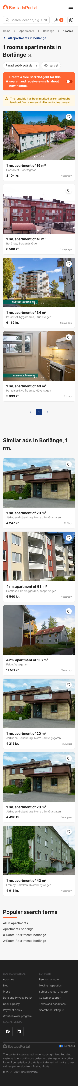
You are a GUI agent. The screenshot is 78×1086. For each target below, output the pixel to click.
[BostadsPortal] (20, 7)
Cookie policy (11, 1003)
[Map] (71, 20)
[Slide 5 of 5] (43, 157)
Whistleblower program (17, 1016)
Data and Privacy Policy (18, 997)
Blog (6, 985)
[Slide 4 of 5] (41, 157)
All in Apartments (15, 923)
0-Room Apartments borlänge (24, 935)
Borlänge (48, 30)
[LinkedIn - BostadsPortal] (18, 1031)
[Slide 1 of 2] (38, 230)
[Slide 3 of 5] (39, 157)
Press (6, 991)
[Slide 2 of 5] (37, 157)
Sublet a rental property (54, 991)
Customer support (50, 997)
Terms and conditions (52, 1003)
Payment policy (12, 1010)
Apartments (26, 30)
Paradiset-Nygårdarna (21, 65)
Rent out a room (49, 979)
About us (8, 979)
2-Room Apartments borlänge (24, 941)
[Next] (47, 412)
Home (6, 30)
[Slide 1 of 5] (34, 157)
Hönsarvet (51, 65)
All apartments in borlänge (27, 38)
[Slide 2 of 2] (40, 230)
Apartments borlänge (18, 929)
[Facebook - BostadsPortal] (7, 1031)
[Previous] (31, 412)
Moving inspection (50, 985)
